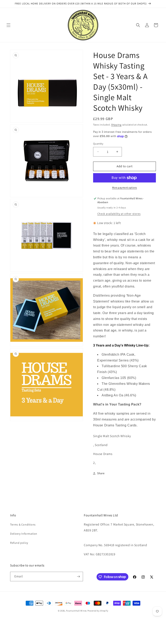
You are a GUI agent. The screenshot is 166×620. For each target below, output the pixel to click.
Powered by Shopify (97, 610)
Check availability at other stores (118, 214)
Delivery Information (23, 533)
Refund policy (19, 543)
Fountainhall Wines (76, 610)
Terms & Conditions (23, 524)
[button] (8, 25)
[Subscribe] (78, 576)
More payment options (124, 187)
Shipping (116, 124)
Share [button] (101, 473)
